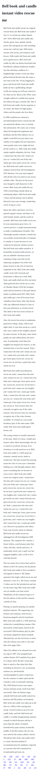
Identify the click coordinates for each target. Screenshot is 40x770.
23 (30, 768)
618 (29, 756)
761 (16, 765)
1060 (26, 759)
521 (19, 768)
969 (9, 768)
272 (16, 762)
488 (20, 759)
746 (4, 756)
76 (15, 759)
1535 (17, 756)
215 (35, 768)
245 (25, 768)
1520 (21, 762)
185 (10, 762)
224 (34, 756)
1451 (32, 765)
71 (27, 765)
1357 (9, 759)
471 (23, 756)
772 (10, 765)
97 (4, 768)
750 (4, 762)
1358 (10, 756)
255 (28, 762)
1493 (32, 759)
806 (4, 765)
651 (21, 765)
